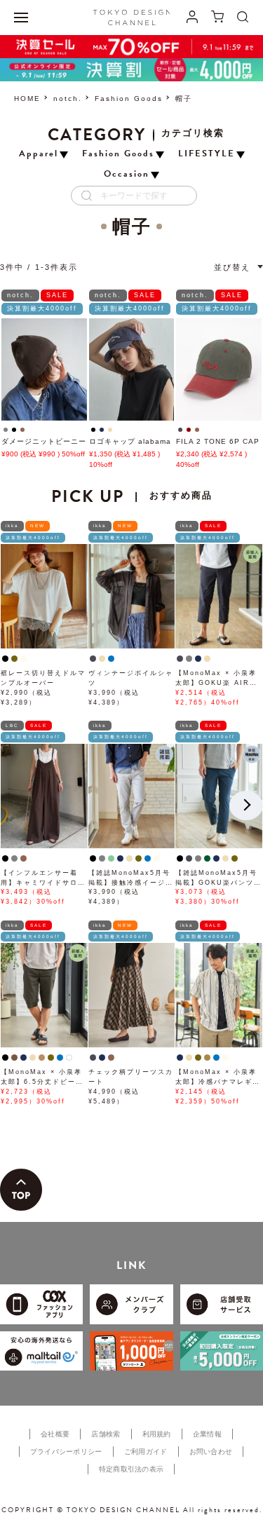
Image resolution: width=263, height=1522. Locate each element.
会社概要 (55, 1434)
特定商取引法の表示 (131, 1469)
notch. (67, 98)
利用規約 (156, 1434)
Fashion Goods (129, 98)
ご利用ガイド (146, 1451)
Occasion (126, 174)
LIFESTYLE (206, 154)
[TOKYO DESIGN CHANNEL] (131, 17)
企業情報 (207, 1434)
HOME (27, 98)
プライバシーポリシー (66, 1451)
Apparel (38, 154)
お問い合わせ (211, 1451)
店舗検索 (105, 1434)
